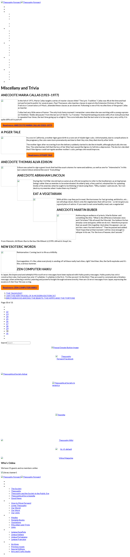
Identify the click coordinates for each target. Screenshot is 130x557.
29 (7, 328)
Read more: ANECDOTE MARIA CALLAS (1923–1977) (27, 125)
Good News (16, 26)
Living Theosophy (19, 33)
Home (9, 6)
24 (7, 316)
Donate (9, 81)
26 (7, 321)
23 (7, 314)
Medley (14, 45)
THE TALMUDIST (14, 293)
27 (7, 324)
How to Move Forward (21, 31)
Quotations (16, 50)
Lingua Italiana (17, 62)
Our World (16, 35)
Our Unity (15, 40)
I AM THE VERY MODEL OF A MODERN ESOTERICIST (31, 295)
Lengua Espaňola (18, 59)
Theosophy (16, 16)
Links (13, 55)
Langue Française (18, 67)
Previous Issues (18, 74)
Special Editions (18, 76)
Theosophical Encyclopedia (23, 23)
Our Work (15, 38)
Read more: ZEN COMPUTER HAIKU (20, 287)
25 (7, 319)
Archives (10, 69)
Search (4, 342)
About (9, 9)
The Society (16, 14)
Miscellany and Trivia (20, 52)
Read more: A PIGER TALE (40, 155)
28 (7, 326)
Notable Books (18, 47)
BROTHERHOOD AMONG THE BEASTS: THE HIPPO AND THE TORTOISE (40, 298)
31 (7, 333)
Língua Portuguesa (19, 64)
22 (7, 311)
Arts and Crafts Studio (20, 79)
